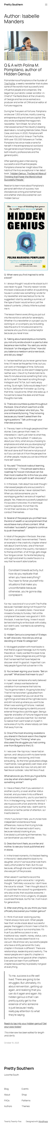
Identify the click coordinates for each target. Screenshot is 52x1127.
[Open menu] (46, 4)
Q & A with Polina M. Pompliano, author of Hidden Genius (23, 69)
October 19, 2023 (11, 1042)
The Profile (9, 83)
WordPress (43, 1121)
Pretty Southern (13, 4)
